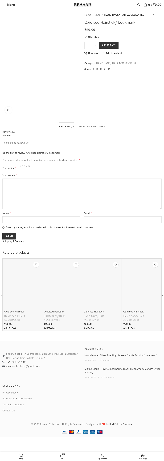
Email (88, 213)
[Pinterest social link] (101, 69)
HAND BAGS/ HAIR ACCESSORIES (124, 15)
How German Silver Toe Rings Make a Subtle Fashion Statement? (120, 355)
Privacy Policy (10, 392)
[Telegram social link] (109, 69)
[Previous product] (153, 15)
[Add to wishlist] (36, 264)
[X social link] (97, 69)
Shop (98, 15)
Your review (9, 175)
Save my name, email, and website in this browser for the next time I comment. (50, 227)
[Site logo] (83, 4)
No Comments (107, 377)
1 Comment (104, 360)
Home (87, 15)
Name (6, 213)
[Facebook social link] (93, 69)
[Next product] (160, 15)
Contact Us (8, 410)
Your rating (9, 168)
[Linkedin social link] (105, 69)
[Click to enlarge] (8, 110)
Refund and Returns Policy (17, 398)
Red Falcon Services (120, 424)
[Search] (139, 5)
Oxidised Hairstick (14, 311)
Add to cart (108, 45)
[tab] (66, 126)
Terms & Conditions (13, 404)
